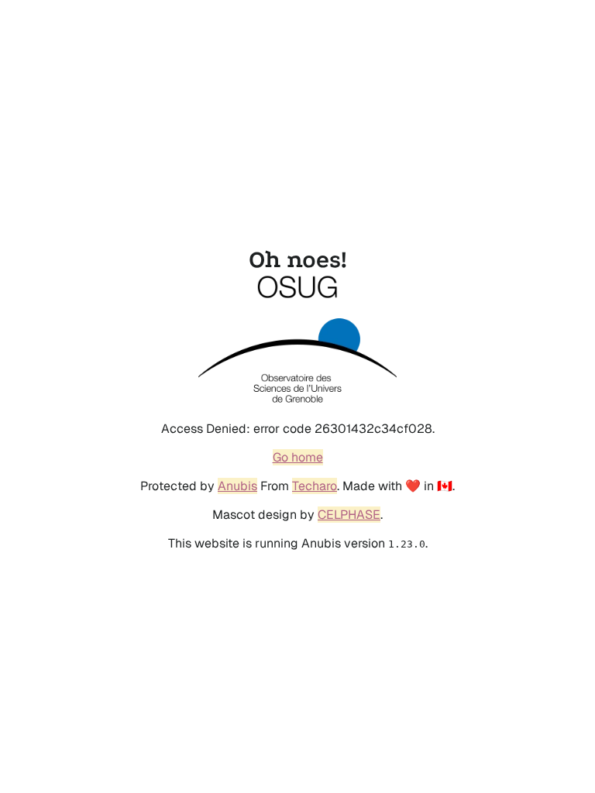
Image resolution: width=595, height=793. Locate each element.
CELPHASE (349, 514)
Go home (298, 457)
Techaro (314, 486)
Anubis (237, 486)
